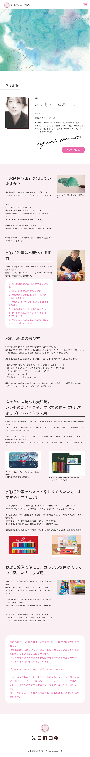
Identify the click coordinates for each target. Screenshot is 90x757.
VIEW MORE (73, 149)
